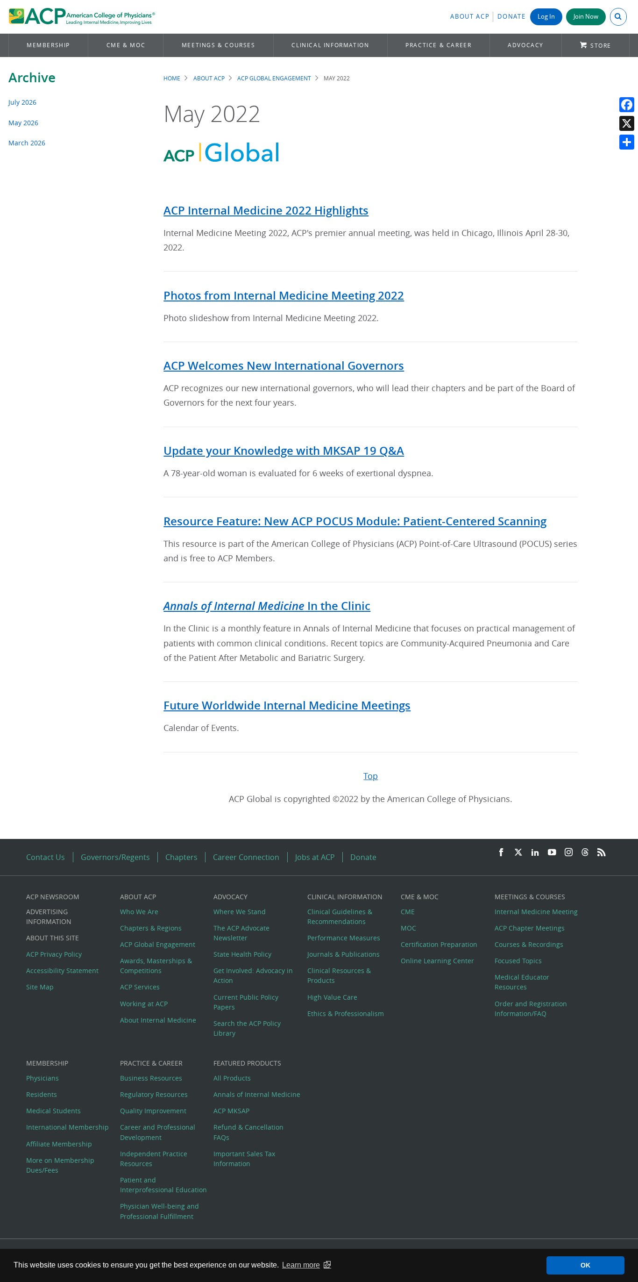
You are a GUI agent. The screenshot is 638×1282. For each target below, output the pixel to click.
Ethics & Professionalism (345, 1013)
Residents (41, 1094)
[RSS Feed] (601, 852)
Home (171, 78)
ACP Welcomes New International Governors (283, 365)
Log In (546, 17)
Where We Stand (239, 911)
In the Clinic (266, 605)
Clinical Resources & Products (339, 975)
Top (370, 776)
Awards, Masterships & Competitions (156, 965)
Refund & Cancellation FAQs (248, 1132)
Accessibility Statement (62, 970)
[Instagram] (569, 852)
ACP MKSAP (231, 1110)
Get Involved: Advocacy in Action (253, 975)
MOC (408, 928)
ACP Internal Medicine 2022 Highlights (266, 210)
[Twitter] (518, 852)
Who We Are (139, 911)
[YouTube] (552, 852)
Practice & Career (438, 45)
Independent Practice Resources (153, 1158)
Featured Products (247, 1063)
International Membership (67, 1127)
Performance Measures (343, 937)
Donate (511, 17)
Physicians (42, 1078)
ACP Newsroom (52, 896)
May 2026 (23, 122)
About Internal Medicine (158, 1020)
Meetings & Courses (218, 45)
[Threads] (584, 852)
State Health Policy (242, 954)
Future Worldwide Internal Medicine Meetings (287, 705)
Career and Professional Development (157, 1132)
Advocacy (526, 45)
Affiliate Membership (59, 1143)
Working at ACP (144, 1003)
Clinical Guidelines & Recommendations (339, 916)
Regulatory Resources (154, 1094)
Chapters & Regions (151, 928)
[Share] (626, 142)
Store (600, 46)
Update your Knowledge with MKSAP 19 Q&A (283, 450)
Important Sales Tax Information (244, 1158)
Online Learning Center (437, 960)
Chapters (181, 857)
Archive (32, 77)
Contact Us (45, 857)
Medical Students (53, 1110)
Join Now (586, 17)
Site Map (40, 986)
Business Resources (151, 1078)
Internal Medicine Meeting (536, 911)
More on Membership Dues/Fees (60, 1165)
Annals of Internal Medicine (256, 1094)
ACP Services (140, 986)
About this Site (52, 937)
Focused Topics (518, 960)
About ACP (469, 17)
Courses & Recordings (529, 944)
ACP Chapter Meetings (530, 928)
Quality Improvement (153, 1110)
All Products (232, 1078)
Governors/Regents (115, 857)
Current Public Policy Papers (245, 1002)
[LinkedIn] (535, 852)
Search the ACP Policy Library (247, 1028)
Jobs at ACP (315, 857)
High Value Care (332, 997)
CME (408, 911)
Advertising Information (48, 916)
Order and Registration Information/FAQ (531, 1008)
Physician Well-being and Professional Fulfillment (159, 1211)
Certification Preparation (439, 944)
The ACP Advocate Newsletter (241, 933)
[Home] (82, 17)
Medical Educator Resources (522, 982)
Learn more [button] (301, 1265)
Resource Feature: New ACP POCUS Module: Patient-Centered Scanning (354, 521)
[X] (626, 123)
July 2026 (22, 102)
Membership (48, 45)
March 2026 (26, 142)
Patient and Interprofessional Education (163, 1184)
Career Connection (246, 857)
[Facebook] (626, 104)
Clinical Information (330, 45)
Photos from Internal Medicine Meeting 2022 (283, 295)
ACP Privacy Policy (54, 954)
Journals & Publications (343, 954)
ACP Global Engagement (274, 78)
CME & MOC (125, 45)
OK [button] (585, 1265)
